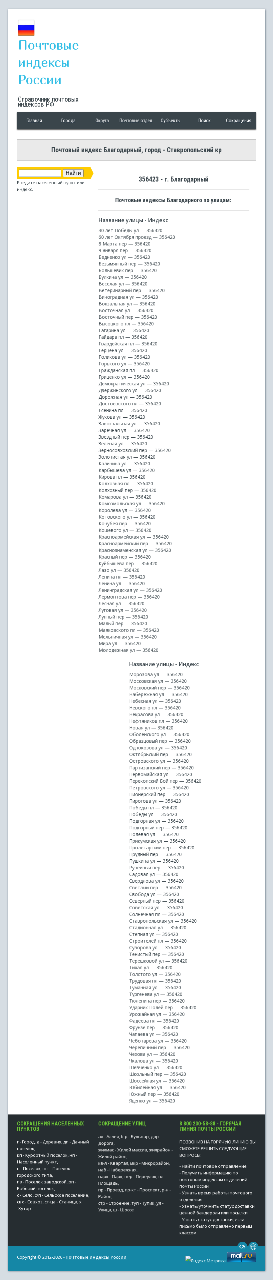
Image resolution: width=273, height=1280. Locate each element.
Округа (102, 120)
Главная (34, 120)
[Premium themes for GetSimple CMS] (253, 1250)
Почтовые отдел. (136, 120)
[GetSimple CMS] (242, 1250)
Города (68, 120)
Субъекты (170, 120)
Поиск (204, 120)
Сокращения (238, 120)
